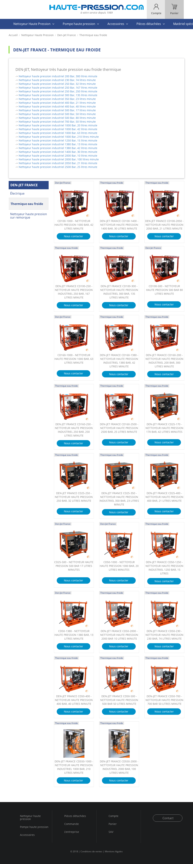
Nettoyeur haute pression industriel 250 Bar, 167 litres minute (58, 87)
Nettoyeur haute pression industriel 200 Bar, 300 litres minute (58, 76)
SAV (111, 831)
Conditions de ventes (91, 851)
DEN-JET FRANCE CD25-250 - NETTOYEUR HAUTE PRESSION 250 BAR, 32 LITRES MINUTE (74, 496)
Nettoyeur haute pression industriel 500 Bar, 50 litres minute (57, 114)
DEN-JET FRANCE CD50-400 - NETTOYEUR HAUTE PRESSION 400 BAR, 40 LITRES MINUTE (74, 700)
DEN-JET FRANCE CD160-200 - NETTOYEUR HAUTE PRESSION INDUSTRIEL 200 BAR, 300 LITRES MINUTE (164, 360)
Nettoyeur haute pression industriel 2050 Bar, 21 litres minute (58, 163)
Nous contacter (73, 236)
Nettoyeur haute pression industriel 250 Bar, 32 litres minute (57, 84)
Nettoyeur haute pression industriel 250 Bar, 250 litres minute (58, 91)
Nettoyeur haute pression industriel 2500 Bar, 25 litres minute (58, 167)
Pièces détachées (148, 24)
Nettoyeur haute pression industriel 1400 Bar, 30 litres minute (58, 152)
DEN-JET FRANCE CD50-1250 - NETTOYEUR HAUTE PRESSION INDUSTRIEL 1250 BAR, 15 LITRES (164, 567)
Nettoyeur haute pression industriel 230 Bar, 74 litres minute (57, 80)
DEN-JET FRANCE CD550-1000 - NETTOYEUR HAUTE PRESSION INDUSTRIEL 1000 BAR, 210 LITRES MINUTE (74, 767)
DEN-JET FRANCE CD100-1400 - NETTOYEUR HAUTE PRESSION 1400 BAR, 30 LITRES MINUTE (119, 224)
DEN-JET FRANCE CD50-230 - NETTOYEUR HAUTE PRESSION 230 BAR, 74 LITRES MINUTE (164, 634)
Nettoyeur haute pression (30, 818)
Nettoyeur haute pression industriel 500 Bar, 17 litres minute (57, 110)
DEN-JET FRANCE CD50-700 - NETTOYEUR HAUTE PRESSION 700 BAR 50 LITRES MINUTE (164, 700)
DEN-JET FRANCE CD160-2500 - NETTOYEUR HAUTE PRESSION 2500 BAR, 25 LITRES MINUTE (119, 428)
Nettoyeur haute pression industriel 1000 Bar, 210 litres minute (59, 136)
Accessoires (115, 24)
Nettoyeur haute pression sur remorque (28, 215)
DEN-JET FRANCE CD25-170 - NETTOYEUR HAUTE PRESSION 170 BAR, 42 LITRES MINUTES (164, 428)
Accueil (13, 35)
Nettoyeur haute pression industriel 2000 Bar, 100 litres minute (59, 159)
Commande (71, 824)
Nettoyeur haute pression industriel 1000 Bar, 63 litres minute (58, 133)
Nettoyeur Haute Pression (32, 24)
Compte (113, 816)
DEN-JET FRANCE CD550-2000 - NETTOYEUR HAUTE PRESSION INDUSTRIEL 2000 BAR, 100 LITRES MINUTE (119, 767)
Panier (113, 824)
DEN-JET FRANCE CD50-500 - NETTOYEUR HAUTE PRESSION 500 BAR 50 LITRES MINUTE (119, 700)
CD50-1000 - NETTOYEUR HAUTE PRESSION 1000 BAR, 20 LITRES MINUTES (119, 565)
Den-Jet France (66, 35)
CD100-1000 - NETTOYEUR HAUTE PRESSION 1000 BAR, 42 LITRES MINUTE (73, 224)
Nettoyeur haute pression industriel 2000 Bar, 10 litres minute (58, 155)
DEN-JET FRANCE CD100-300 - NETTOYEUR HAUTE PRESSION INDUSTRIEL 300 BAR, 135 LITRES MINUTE (119, 291)
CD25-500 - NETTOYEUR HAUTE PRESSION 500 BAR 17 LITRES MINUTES (73, 565)
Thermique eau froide (27, 204)
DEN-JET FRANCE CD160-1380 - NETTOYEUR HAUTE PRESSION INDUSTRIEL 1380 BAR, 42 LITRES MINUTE (119, 360)
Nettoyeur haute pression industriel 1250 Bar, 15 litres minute (58, 140)
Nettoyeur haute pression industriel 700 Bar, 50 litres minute (57, 121)
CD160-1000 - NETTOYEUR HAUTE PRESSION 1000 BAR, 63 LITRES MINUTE (73, 358)
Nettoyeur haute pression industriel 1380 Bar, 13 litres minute (58, 144)
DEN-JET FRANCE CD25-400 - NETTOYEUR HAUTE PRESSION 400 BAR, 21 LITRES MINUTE (164, 496)
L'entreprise (71, 831)
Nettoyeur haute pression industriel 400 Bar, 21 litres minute (57, 102)
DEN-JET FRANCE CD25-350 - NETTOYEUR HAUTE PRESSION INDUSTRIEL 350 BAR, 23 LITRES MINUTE (119, 498)
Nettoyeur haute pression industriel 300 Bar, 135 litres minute (58, 95)
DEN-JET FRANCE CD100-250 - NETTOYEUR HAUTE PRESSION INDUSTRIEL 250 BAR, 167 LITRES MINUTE (74, 291)
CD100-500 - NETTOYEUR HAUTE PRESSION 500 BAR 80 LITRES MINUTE (164, 289)
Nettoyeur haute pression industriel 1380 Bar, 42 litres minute (58, 148)
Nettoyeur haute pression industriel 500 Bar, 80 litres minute (57, 118)
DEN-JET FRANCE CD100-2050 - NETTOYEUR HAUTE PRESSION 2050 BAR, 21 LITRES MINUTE (164, 224)
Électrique (17, 193)
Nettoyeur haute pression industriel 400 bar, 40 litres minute (57, 106)
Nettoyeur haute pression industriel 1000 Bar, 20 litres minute (58, 125)
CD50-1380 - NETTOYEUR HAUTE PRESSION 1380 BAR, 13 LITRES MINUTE (73, 634)
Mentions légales (114, 851)
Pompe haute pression (79, 24)
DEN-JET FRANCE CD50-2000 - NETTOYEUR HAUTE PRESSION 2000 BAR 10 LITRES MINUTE (119, 634)
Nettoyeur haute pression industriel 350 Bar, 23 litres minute (57, 99)
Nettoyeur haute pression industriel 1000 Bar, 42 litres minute (58, 129)
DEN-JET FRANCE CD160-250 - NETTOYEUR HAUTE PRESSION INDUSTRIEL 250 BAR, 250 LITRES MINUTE (74, 429)
